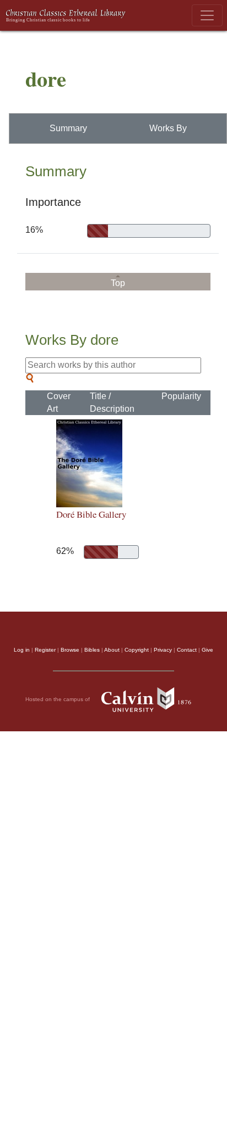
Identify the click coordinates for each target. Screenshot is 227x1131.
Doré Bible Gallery (91, 514)
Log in (22, 650)
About (112, 650)
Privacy (163, 650)
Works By (168, 128)
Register (45, 650)
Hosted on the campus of (58, 699)
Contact (187, 650)
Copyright (137, 650)
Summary (68, 128)
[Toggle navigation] (207, 15)
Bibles (92, 650)
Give (207, 650)
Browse (70, 650)
